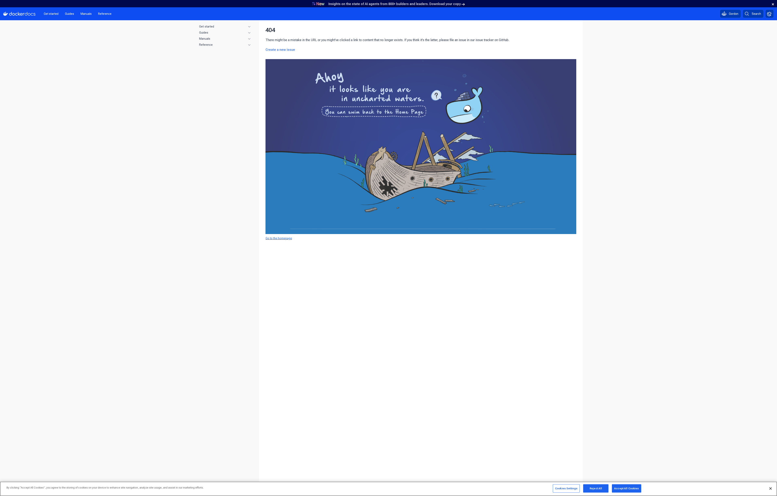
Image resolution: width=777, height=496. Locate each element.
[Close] (770, 488)
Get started (51, 13)
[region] (388, 489)
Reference (104, 13)
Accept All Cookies (626, 488)
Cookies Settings (566, 488)
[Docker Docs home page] (19, 13)
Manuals (86, 13)
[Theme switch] (769, 14)
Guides (69, 13)
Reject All (596, 488)
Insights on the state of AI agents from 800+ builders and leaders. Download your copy (394, 4)
